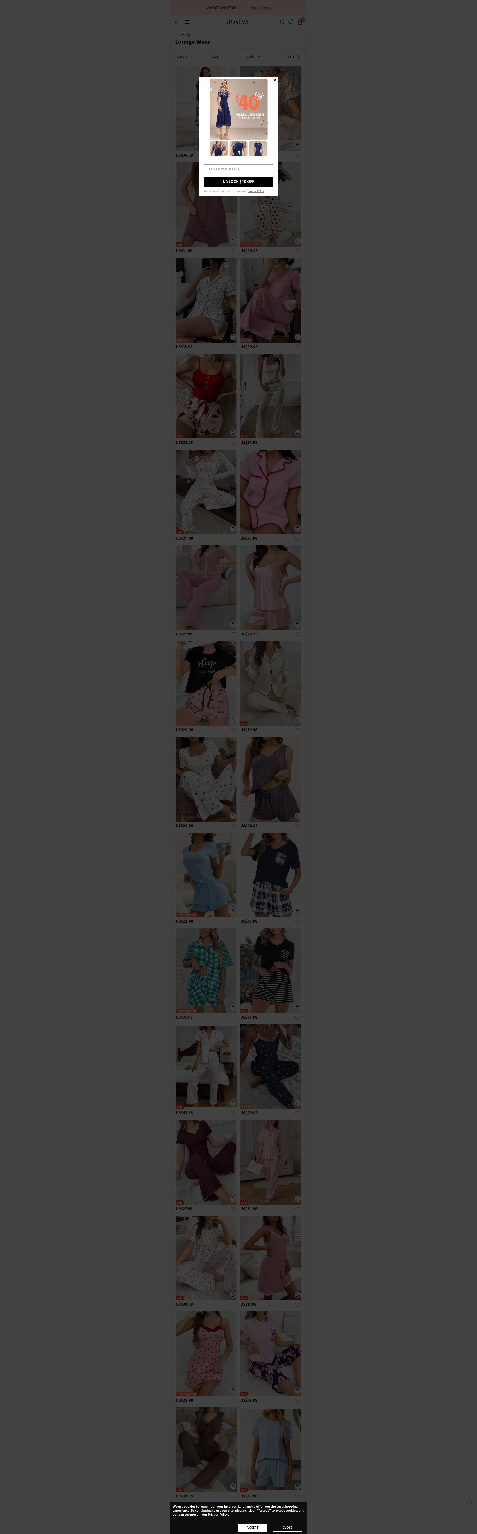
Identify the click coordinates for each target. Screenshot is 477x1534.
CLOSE (287, 1528)
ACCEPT (253, 1528)
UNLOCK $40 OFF (238, 181)
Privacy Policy (218, 1515)
